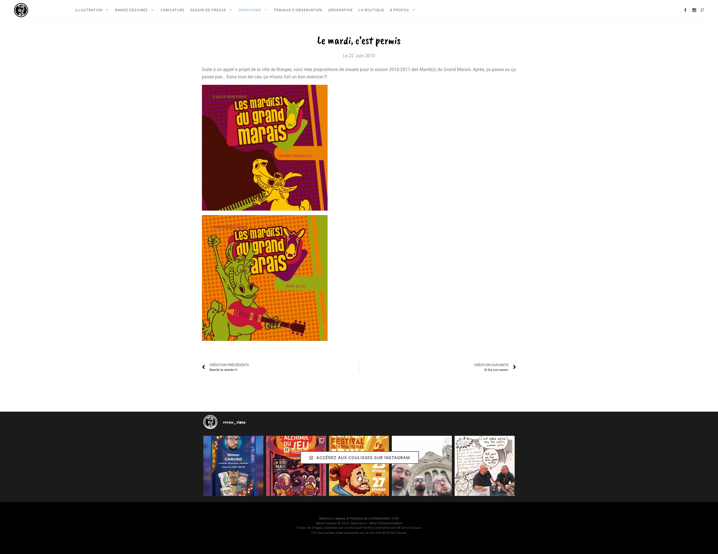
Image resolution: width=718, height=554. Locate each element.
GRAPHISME (250, 10)
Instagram (694, 10)
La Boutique (371, 10)
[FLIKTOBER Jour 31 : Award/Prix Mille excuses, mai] (485, 466)
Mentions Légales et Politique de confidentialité (354, 518)
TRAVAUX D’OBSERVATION (298, 10)
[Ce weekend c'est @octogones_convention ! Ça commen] (233, 466)
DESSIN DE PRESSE (208, 10)
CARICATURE (172, 10)
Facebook (685, 10)
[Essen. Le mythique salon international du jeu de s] (422, 466)
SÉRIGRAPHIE (340, 10)
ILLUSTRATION (89, 10)
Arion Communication (385, 523)
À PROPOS (399, 10)
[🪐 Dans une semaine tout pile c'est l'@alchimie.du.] (296, 466)
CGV (395, 518)
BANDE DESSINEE (131, 10)
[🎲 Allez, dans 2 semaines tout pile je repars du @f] (359, 466)
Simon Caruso (326, 523)
